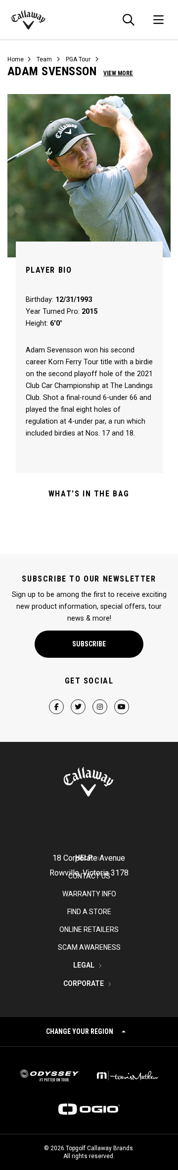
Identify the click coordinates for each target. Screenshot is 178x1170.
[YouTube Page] (121, 698)
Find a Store (89, 912)
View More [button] (118, 73)
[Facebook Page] (56, 698)
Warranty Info (89, 894)
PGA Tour (78, 59)
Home (15, 59)
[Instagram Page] (99, 698)
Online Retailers (89, 929)
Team (44, 59)
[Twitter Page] (78, 698)
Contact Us (89, 876)
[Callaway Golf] (28, 20)
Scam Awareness (89, 947)
